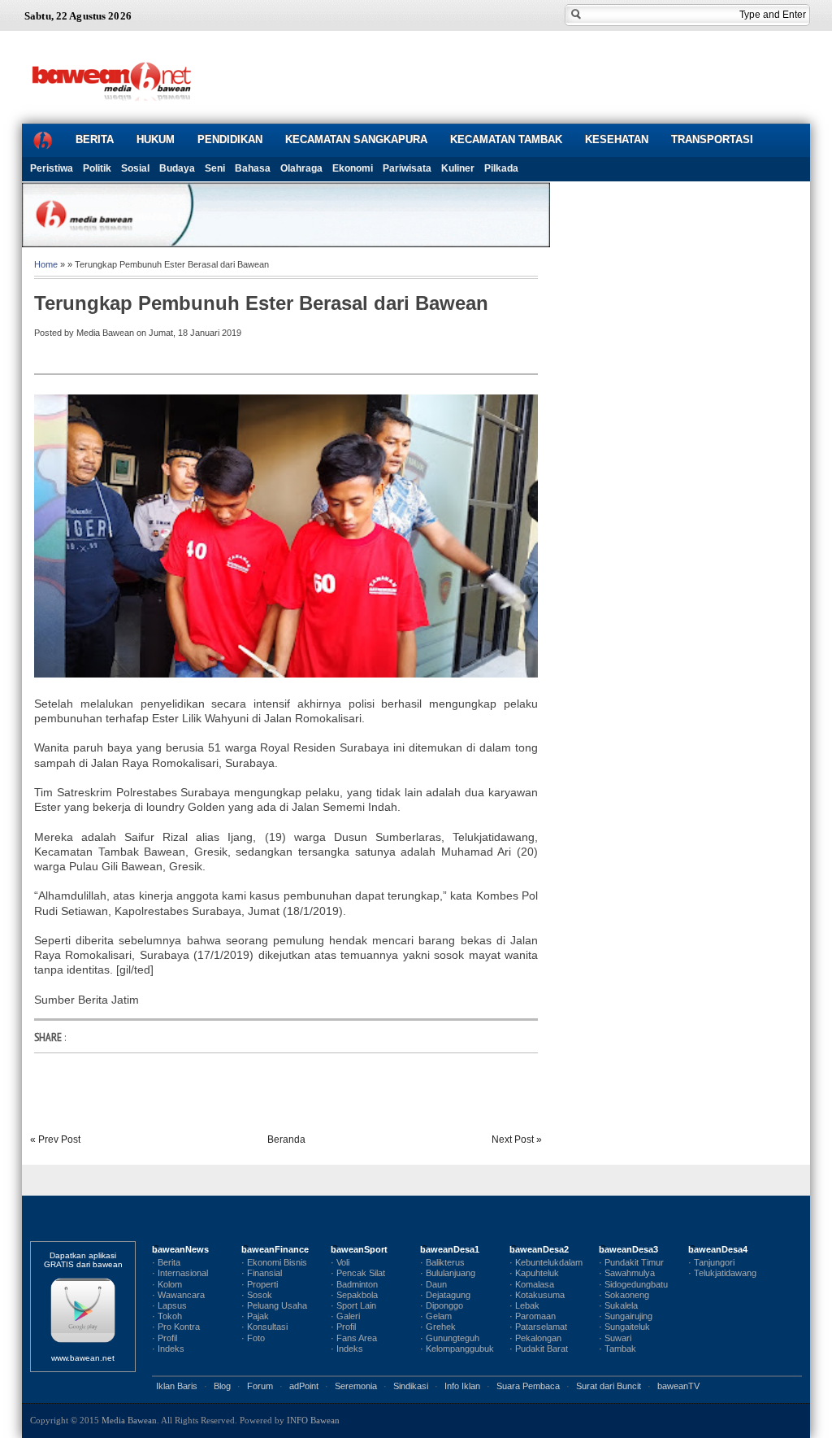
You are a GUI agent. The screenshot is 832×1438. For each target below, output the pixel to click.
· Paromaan (532, 1316)
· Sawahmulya (627, 1273)
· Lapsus (169, 1305)
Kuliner (457, 168)
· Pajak (255, 1316)
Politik (97, 168)
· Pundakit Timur (631, 1262)
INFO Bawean (313, 1420)
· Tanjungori (711, 1262)
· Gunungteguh (449, 1338)
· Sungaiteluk (624, 1326)
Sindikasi (410, 1386)
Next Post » (517, 1139)
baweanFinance (275, 1249)
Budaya (177, 168)
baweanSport (359, 1249)
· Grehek (438, 1326)
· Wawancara (178, 1295)
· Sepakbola (354, 1295)
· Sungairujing (625, 1316)
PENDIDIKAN (229, 139)
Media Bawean (129, 1420)
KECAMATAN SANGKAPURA (356, 139)
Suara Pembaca (528, 1386)
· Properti (259, 1284)
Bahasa (253, 168)
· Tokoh (167, 1316)
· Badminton (354, 1284)
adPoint (303, 1386)
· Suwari (615, 1338)
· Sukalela (618, 1305)
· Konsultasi (264, 1326)
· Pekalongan (535, 1338)
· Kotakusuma (537, 1295)
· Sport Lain (353, 1305)
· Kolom (167, 1284)
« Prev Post (55, 1139)
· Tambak (617, 1348)
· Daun (433, 1284)
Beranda (286, 1139)
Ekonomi (352, 168)
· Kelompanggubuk (457, 1348)
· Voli (340, 1262)
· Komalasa (531, 1284)
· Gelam (436, 1316)
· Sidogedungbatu (633, 1284)
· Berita (166, 1262)
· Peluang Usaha (274, 1305)
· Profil (164, 1338)
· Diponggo (441, 1305)
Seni (215, 168)
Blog (222, 1386)
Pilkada (501, 168)
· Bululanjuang (447, 1273)
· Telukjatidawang (722, 1273)
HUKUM (155, 139)
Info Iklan (462, 1386)
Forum (260, 1386)
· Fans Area (354, 1338)
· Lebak (524, 1305)
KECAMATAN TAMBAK (506, 139)
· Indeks (168, 1348)
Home (46, 264)
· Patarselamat (538, 1326)
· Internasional (180, 1273)
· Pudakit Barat (538, 1348)
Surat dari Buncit (608, 1386)
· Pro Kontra (176, 1326)
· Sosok (256, 1295)
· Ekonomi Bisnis (274, 1262)
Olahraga (301, 168)
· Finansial (261, 1273)
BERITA (95, 139)
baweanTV (678, 1386)
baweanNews (180, 1249)
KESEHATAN (616, 139)
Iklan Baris (176, 1386)
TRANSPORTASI (712, 139)
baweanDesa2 (539, 1249)
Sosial (135, 168)
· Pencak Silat (358, 1273)
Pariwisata (407, 168)
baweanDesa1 (449, 1249)
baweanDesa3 (628, 1249)
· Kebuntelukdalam (546, 1262)
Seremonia (356, 1386)
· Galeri (345, 1316)
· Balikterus (442, 1262)
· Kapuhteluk (534, 1273)
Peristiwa (51, 168)
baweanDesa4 (718, 1249)
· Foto (253, 1338)
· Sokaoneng (624, 1295)
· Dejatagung (445, 1295)
